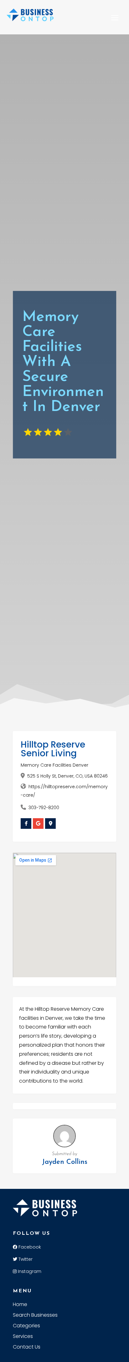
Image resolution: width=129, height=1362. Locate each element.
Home (20, 1305)
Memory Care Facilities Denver (54, 765)
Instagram (29, 1271)
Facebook (29, 1247)
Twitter (25, 1259)
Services (23, 1337)
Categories (26, 1326)
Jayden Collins (64, 1162)
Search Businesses (35, 1316)
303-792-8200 (43, 807)
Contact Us (26, 1347)
